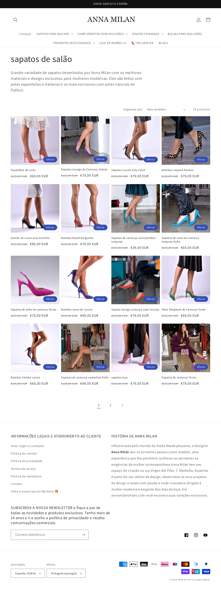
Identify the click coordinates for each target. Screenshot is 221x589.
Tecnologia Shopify (200, 579)
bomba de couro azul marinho (30, 238)
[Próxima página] (122, 405)
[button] (15, 20)
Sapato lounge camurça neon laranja (135, 309)
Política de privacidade (27, 461)
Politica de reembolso (26, 476)
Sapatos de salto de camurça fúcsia (33, 309)
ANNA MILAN (184, 579)
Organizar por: (133, 109)
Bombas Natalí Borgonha (77, 238)
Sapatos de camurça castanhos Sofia (85, 377)
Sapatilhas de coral (23, 170)
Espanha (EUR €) (25, 573)
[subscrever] (83, 535)
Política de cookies (24, 453)
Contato (16, 484)
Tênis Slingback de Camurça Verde (183, 309)
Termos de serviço (23, 469)
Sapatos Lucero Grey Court (128, 170)
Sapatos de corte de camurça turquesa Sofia (180, 239)
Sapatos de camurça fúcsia (179, 377)
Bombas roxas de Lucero (76, 309)
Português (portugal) (64, 573)
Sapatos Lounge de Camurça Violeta (84, 169)
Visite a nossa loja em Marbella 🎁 (34, 491)
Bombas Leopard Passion (178, 170)
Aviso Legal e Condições (27, 446)
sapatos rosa (119, 377)
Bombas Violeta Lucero (25, 377)
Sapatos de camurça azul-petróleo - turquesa (134, 239)
